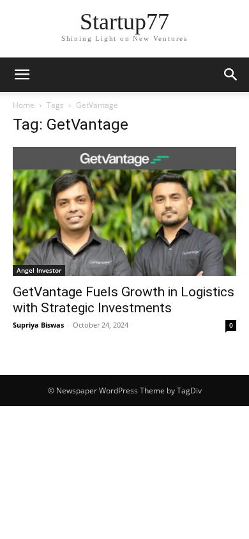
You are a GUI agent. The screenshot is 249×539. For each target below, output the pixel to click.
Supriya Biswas (38, 325)
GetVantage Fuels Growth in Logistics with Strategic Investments (123, 299)
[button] (21, 74)
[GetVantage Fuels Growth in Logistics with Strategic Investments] (124, 211)
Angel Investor (39, 270)
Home (23, 105)
